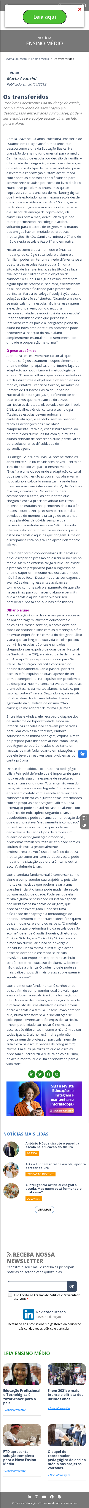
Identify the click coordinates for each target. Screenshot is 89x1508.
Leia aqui (44, 16)
